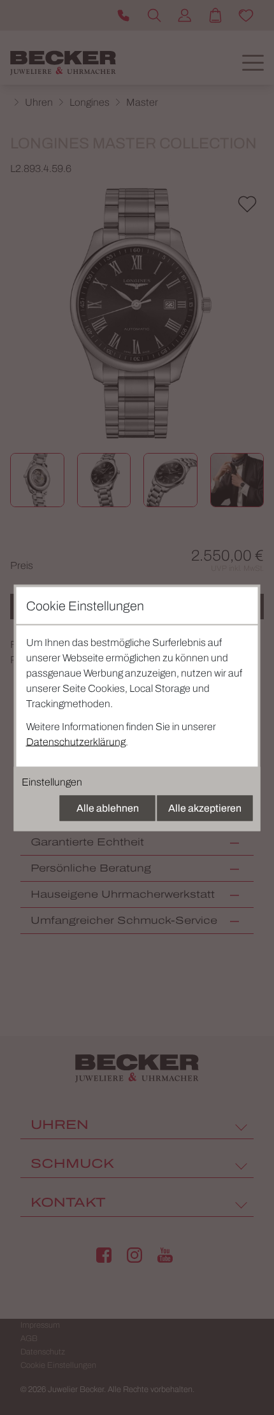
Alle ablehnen (107, 807)
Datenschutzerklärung (76, 741)
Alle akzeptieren (205, 807)
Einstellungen (52, 781)
